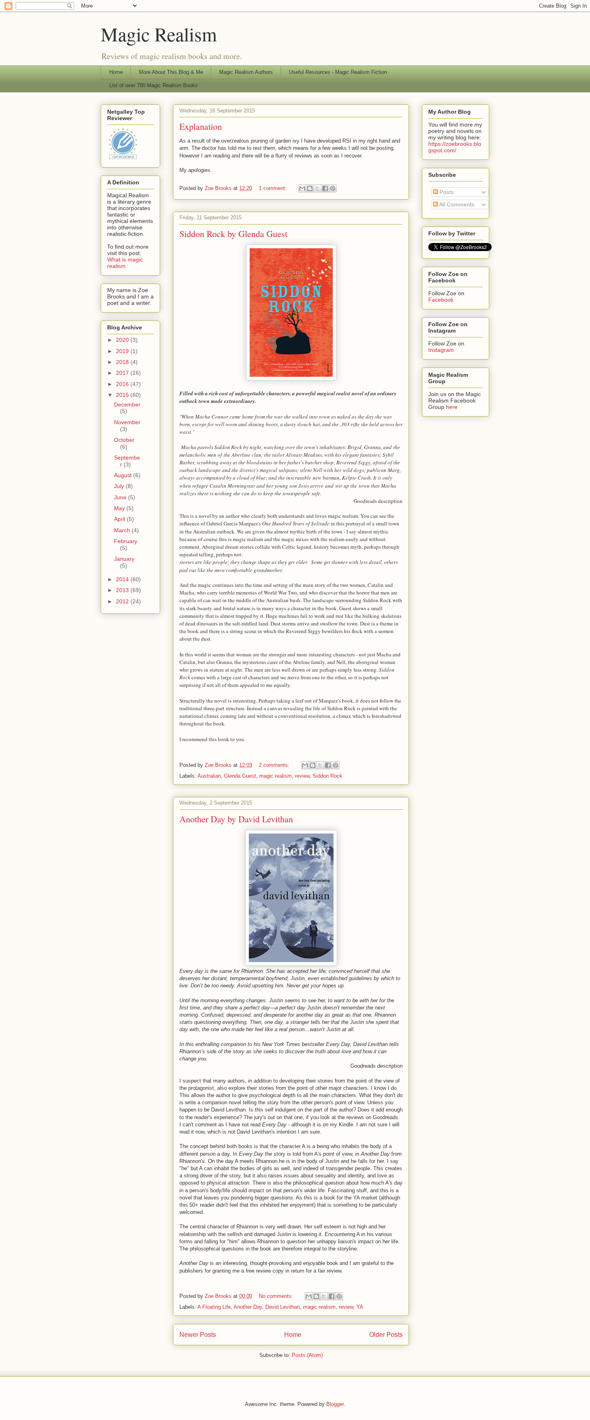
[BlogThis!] (310, 188)
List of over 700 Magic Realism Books (153, 85)
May (120, 508)
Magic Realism (159, 34)
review (302, 776)
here (452, 407)
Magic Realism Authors (246, 72)
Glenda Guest (240, 776)
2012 (123, 601)
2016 (123, 384)
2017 (123, 373)
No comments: (277, 1296)
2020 (123, 340)
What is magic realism (125, 262)
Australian (209, 776)
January (124, 559)
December (127, 404)
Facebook (441, 299)
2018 (123, 362)
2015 (123, 395)
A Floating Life (214, 1307)
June (121, 497)
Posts (446, 192)
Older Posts (386, 1334)
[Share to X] (317, 188)
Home (116, 72)
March (123, 530)
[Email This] (302, 188)
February (125, 541)
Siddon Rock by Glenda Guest (233, 233)
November (127, 422)
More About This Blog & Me (171, 72)
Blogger (335, 1404)
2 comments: (275, 765)
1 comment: (273, 188)
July (120, 486)
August (123, 475)
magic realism (275, 776)
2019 (123, 351)
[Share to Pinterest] (333, 188)
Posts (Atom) (307, 1355)
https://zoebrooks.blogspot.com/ (454, 147)
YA (359, 1307)
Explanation (200, 126)
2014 (123, 579)
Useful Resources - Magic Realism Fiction (338, 72)
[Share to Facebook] (325, 188)
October (124, 440)
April (120, 519)
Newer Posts (197, 1334)
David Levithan (282, 1307)
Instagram (441, 350)
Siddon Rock (327, 776)
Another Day (248, 1307)
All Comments (456, 204)
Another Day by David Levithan (236, 819)
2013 (123, 590)
